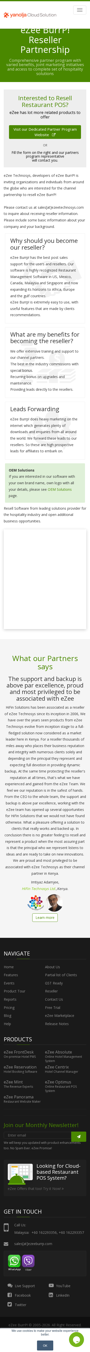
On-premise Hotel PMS (20, 1057)
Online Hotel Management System (63, 1059)
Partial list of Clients (61, 974)
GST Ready (54, 983)
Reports (10, 999)
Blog (7, 1015)
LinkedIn (62, 1295)
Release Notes (57, 1023)
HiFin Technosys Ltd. (39, 888)
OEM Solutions (60, 489)
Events (9, 983)
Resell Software (16, 508)
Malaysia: (21, 1232)
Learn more (45, 917)
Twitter (20, 1304)
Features (11, 974)
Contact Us (54, 999)
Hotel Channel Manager (61, 1072)
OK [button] (45, 1345)
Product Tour (14, 991)
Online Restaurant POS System (61, 1089)
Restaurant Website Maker (22, 1102)
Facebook (22, 1295)
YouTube (62, 1285)
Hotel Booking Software (20, 1072)
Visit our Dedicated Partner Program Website (45, 132)
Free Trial (52, 1007)
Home (9, 967)
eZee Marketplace (59, 1015)
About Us (52, 967)
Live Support (24, 1285)
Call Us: (20, 1225)
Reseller (51, 991)
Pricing (9, 1007)
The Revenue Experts (18, 1087)
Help (7, 1023)
